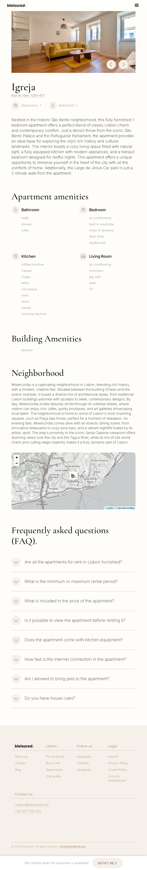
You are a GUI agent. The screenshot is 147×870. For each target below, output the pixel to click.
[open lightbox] (73, 42)
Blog (18, 770)
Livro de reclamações (117, 778)
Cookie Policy (117, 770)
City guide (53, 776)
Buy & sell (53, 763)
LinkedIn (83, 763)
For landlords (55, 756)
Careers (20, 763)
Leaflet (109, 508)
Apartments (54, 770)
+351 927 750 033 (28, 811)
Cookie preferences (73, 846)
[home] (16, 5)
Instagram (84, 756)
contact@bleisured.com (32, 804)
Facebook (84, 770)
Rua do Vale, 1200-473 (28, 95)
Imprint (113, 756)
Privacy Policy (118, 763)
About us (21, 756)
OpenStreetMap (126, 508)
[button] (136, 5)
